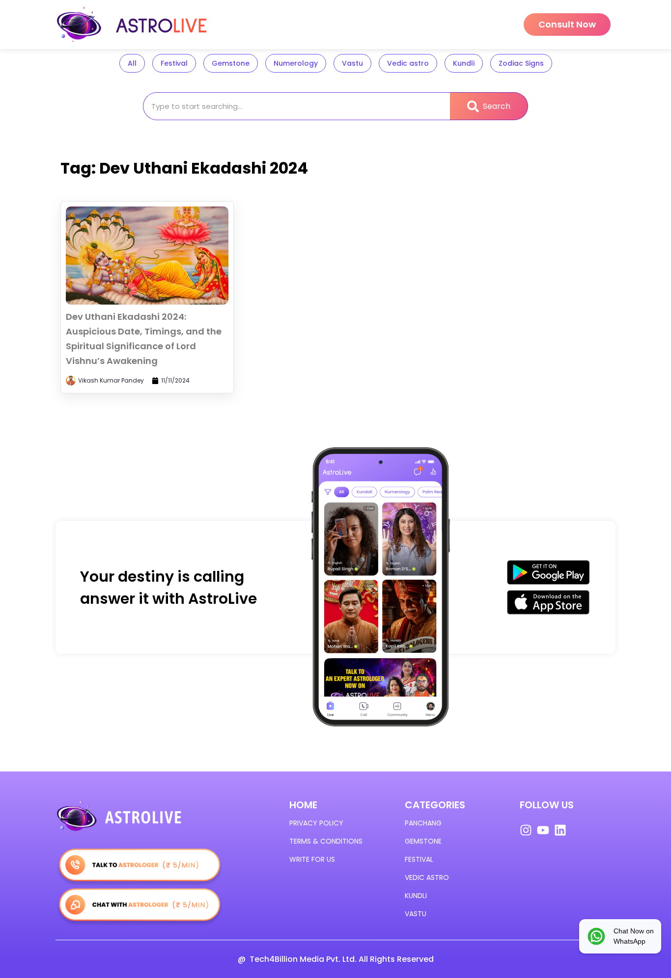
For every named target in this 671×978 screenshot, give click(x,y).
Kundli (464, 63)
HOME (303, 805)
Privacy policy (316, 823)
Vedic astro (408, 63)
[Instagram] (526, 830)
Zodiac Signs (521, 63)
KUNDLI (416, 896)
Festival (174, 63)
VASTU (415, 914)
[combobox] (296, 106)
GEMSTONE (423, 841)
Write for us (312, 859)
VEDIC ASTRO (427, 877)
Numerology (296, 63)
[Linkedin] (560, 830)
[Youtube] (543, 830)
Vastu (352, 63)
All (132, 63)
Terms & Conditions (326, 841)
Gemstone (231, 63)
